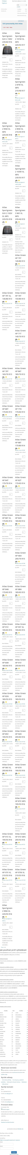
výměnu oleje (4, 1074)
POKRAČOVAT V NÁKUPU (14, 1140)
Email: (1, 1142)
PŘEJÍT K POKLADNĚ (4, 1140)
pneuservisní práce (17, 1072)
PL (19, 7)
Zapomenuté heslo (14, 1154)
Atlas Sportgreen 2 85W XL (20, 126)
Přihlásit (14, 1152)
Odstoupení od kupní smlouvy (13, 1082)
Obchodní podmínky (6, 1080)
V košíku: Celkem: (22, 10)
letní (8, 27)
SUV (4, 27)
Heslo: (1, 1146)
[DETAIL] (7, 50)
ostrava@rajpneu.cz (8, 1102)
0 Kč (26, 11)
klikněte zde (20, 1129)
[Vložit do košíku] (12, 60)
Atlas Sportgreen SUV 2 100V (7, 36)
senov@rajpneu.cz (8, 1093)
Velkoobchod (5, 1084)
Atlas (11, 27)
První (2, 947)
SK (18, 7)
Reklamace (24, 1082)
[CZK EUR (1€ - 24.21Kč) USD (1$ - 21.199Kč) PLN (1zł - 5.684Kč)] (22, 5)
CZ (17, 7)
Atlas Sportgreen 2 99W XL (7, 908)
